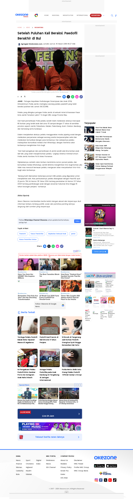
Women (19, 467)
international (82, 15)
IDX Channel (51, 467)
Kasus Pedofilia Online (27, 239)
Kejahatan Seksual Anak (57, 234)
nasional (55, 15)
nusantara (95, 15)
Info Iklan (64, 478)
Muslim (28, 471)
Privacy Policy (66, 467)
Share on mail (77, 97)
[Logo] (36, 15)
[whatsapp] (72, 97)
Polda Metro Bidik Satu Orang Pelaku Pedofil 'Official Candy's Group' (72, 372)
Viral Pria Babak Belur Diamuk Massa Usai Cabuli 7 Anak (103, 130)
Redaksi (64, 464)
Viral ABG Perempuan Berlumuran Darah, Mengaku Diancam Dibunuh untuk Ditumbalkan (103, 139)
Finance (19, 464)
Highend (29, 467)
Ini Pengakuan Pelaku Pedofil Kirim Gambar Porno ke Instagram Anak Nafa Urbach (26, 373)
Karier (63, 474)
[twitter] (105, 480)
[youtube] (110, 480)
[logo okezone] (105, 457)
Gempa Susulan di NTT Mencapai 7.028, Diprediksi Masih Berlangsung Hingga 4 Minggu (104, 157)
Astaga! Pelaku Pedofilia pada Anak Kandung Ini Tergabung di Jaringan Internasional (49, 375)
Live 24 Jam (48, 416)
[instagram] (96, 480)
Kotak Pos (65, 471)
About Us (64, 460)
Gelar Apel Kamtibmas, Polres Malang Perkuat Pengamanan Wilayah (104, 166)
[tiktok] (114, 480)
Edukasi (29, 474)
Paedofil (22, 234)
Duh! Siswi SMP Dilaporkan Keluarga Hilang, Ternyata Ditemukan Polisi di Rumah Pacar (103, 148)
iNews (48, 464)
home (46, 15)
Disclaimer (78, 460)
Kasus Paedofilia (37, 234)
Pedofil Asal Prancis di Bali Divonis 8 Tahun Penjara (49, 339)
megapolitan (68, 15)
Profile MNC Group (81, 467)
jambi (73, 234)
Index (38, 464)
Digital (38, 460)
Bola (17, 474)
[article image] (89, 130)
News (18, 460)
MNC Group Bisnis (81, 471)
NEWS (28, 27)
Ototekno (30, 464)
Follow (77, 221)
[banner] (50, 426)
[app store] (111, 466)
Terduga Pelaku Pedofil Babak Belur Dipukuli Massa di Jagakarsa (27, 339)
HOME (20, 27)
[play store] (99, 466)
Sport (28, 460)
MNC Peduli (78, 464)
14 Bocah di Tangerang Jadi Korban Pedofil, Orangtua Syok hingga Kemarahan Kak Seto (71, 341)
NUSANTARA (39, 27)
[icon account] (19, 44)
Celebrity (19, 471)
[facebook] (101, 480)
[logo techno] (22, 15)
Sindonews (50, 460)
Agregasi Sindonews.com (31, 44)
